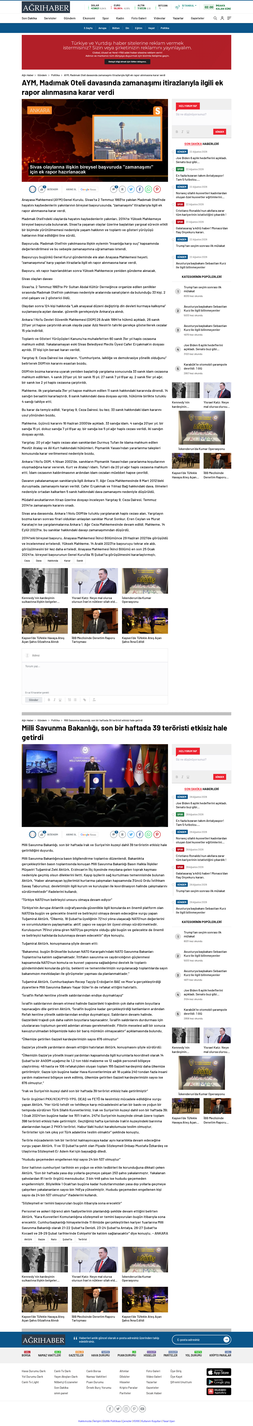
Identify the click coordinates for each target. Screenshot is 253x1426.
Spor (105, 18)
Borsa (26, 1354)
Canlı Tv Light (30, 1382)
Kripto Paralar (220, 1354)
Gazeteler (197, 18)
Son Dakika (29, 18)
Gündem (70, 18)
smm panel (61, 1393)
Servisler (50, 18)
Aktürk (28, 1239)
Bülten (116, 28)
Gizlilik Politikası (112, 1421)
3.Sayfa (88, 28)
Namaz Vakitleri (49, 1354)
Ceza (27, 560)
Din (127, 28)
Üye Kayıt (176, 1376)
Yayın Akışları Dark (66, 1376)
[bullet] (75, 699)
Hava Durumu (100, 1354)
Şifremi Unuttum (181, 1382)
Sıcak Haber (154, 1393)
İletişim (97, 1421)
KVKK (136, 1421)
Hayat (151, 28)
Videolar (159, 18)
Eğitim (138, 28)
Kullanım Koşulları (151, 1421)
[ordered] (69, 699)
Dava (39, 560)
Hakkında (53, 560)
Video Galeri (153, 1376)
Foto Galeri (138, 18)
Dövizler (125, 1376)
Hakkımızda (85, 1421)
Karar (67, 560)
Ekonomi (89, 18)
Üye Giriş (175, 1371)
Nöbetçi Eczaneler (66, 1382)
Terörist (82, 1239)
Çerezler (127, 1421)
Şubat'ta (67, 1239)
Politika (165, 28)
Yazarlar (178, 18)
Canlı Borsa (93, 1371)
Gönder (33, 700)
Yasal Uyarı (169, 1421)
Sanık (80, 560)
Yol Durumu (193, 1354)
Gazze (41, 1239)
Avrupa (102, 28)
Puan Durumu (127, 1354)
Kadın (120, 18)
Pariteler (170, 1354)
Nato (54, 1239)
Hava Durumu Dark (34, 1371)
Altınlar (124, 1371)
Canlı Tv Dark (62, 1371)
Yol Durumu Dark (32, 1376)
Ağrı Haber (28, 75)
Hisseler (150, 1354)
